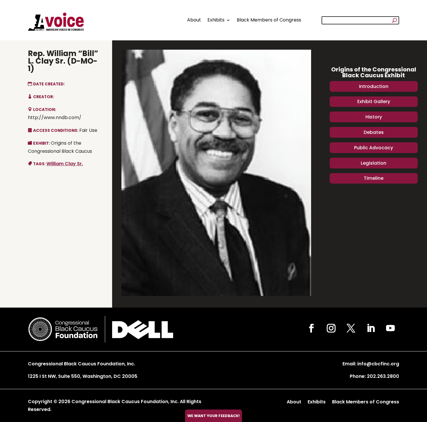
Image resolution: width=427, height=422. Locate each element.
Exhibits (216, 20)
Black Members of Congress (269, 20)
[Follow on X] (351, 328)
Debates (374, 132)
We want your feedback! (213, 415)
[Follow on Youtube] (390, 328)
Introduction (373, 86)
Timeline (373, 178)
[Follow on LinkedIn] (370, 328)
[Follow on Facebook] (311, 328)
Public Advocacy (373, 147)
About (194, 20)
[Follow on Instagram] (331, 328)
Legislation (373, 163)
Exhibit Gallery (373, 101)
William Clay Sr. (64, 163)
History (373, 117)
